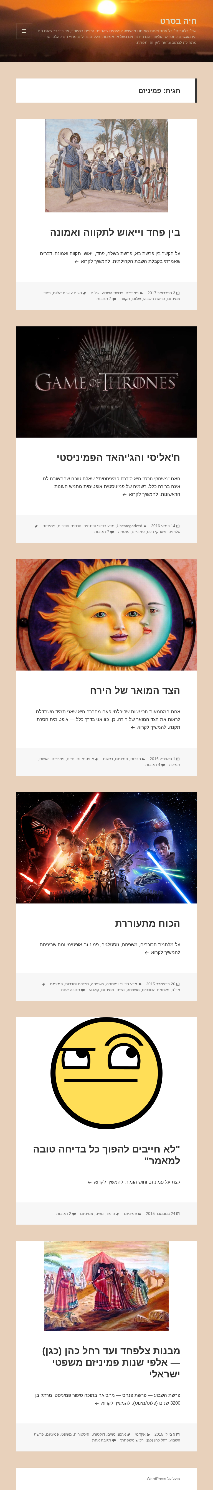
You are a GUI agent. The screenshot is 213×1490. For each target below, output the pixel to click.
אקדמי (140, 1434)
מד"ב (176, 990)
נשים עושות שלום (67, 293)
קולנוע (94, 990)
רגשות (108, 759)
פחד (47, 293)
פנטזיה (124, 531)
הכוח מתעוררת (147, 923)
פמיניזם (132, 293)
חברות (135, 759)
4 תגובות (152, 764)
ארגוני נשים (116, 1434)
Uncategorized (129, 526)
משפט (66, 1434)
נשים (120, 990)
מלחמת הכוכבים (155, 990)
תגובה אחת (70, 990)
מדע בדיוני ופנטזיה (99, 526)
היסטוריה (81, 1434)
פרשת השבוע (112, 293)
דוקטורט (98, 1434)
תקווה (125, 298)
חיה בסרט (178, 21)
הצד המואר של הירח (135, 690)
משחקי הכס (156, 531)
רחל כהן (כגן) (156, 1440)
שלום (95, 293)
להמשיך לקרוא (91, 261)
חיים (70, 759)
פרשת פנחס (134, 1395)
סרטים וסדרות (69, 526)
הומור (110, 1213)
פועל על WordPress (163, 1478)
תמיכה (174, 764)
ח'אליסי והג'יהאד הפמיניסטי (118, 457)
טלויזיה (174, 531)
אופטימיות (85, 759)
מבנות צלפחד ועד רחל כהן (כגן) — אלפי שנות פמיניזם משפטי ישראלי (111, 1362)
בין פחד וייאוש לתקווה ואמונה (115, 232)
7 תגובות (101, 531)
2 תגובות (104, 298)
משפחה (97, 984)
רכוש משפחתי (131, 1440)
